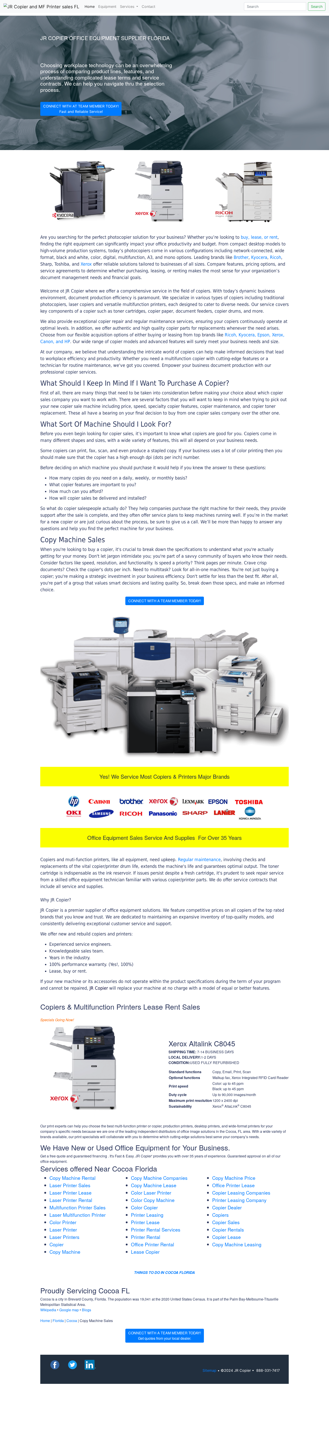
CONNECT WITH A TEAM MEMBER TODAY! (164, 600)
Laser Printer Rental (70, 1200)
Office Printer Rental (152, 1244)
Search (317, 6)
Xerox (86, 264)
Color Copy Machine (153, 1200)
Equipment (107, 6)
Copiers (220, 1214)
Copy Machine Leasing (236, 1244)
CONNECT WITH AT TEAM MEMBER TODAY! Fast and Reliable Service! (81, 109)
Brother (241, 257)
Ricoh (275, 257)
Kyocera (259, 257)
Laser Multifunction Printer (77, 1214)
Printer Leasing (147, 1214)
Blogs (86, 1309)
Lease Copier (145, 1251)
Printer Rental (145, 1237)
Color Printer (62, 1222)
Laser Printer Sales (69, 1185)
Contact (148, 6)
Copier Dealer (227, 1207)
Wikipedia (48, 1309)
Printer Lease (145, 1222)
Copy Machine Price (233, 1177)
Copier (56, 1244)
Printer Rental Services (155, 1229)
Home (90, 6)
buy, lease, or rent (259, 237)
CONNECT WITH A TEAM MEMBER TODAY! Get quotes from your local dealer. (164, 1335)
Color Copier (144, 1207)
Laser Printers (64, 1237)
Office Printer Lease (233, 1185)
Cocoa (71, 1320)
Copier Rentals (228, 1229)
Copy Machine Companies (159, 1177)
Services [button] (127, 6)
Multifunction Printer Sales (77, 1207)
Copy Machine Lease (153, 1185)
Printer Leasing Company (239, 1200)
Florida (58, 1320)
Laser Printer (63, 1229)
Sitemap (209, 1370)
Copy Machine (64, 1251)
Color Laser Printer (151, 1192)
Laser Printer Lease (70, 1192)
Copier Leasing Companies (241, 1192)
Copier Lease (226, 1237)
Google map (69, 1309)
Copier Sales (226, 1222)
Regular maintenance (199, 859)
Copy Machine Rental (72, 1177)
